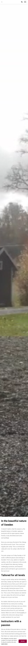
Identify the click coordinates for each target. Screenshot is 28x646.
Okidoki (23, 641)
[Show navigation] (25, 2)
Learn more (4, 644)
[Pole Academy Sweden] (1, 2)
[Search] (22, 2)
